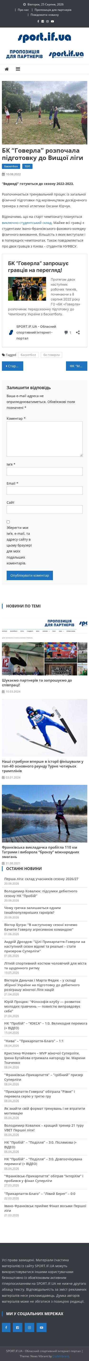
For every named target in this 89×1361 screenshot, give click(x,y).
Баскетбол (11, 166)
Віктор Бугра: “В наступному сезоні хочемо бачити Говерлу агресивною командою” (40, 927)
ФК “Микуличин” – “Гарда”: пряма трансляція (78, 366)
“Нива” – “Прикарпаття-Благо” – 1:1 (34, 1041)
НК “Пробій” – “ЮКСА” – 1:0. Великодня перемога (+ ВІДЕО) (45, 1025)
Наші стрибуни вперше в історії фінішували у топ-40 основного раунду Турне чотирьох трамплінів (42, 766)
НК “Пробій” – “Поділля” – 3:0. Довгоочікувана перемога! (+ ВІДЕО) (43, 1161)
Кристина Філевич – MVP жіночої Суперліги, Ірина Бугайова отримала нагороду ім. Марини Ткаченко (44, 1058)
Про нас (23, 10)
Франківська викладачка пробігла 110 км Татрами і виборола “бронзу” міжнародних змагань (40, 852)
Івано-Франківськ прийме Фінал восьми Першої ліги (45, 1208)
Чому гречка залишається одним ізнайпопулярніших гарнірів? (32, 910)
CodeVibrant (60, 1356)
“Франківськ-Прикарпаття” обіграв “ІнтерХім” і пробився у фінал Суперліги (43, 1178)
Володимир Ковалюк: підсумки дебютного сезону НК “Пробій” (40, 893)
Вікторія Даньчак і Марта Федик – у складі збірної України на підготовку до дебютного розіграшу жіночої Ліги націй (42, 985)
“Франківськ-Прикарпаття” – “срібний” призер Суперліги (43, 1077)
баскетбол (28, 355)
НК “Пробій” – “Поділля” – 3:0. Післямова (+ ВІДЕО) (40, 1144)
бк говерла (51, 355)
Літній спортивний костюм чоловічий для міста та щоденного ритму (45, 965)
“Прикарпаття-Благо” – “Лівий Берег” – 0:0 (39, 1193)
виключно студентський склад (27, 222)
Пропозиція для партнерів (53, 10)
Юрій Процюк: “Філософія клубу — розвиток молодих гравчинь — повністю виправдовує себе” (42, 1006)
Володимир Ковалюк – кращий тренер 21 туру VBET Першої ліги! (44, 1127)
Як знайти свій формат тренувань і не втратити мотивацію (44, 1110)
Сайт (10, 502)
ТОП (27, 166)
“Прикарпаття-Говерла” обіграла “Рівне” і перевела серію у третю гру (39, 1093)
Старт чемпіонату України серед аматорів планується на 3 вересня (15, 366)
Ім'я (11, 464)
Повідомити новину (45, 15)
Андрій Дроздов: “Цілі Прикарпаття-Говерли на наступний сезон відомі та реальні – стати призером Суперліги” (44, 946)
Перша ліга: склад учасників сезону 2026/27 (41, 879)
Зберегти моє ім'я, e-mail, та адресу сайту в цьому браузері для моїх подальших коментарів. (19, 545)
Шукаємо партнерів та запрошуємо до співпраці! (37, 682)
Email (12, 483)
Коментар (16, 418)
